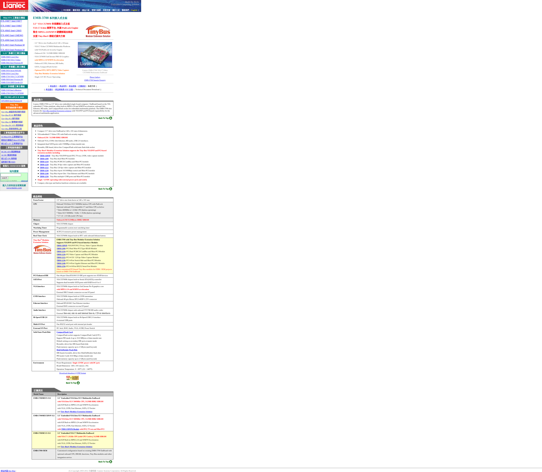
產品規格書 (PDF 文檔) (64, 89)
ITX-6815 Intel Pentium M (13, 45)
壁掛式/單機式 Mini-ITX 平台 (13, 140)
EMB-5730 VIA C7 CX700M (12, 76)
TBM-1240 (44, 173)
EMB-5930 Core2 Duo (10, 73)
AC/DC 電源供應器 (9, 155)
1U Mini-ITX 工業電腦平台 (12, 137)
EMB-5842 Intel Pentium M (12, 63)
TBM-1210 (44, 162)
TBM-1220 (44, 165)
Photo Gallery (95, 77)
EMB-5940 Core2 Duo (10, 57)
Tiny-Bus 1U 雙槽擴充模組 (12, 122)
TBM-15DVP (45, 156)
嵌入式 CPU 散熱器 (9, 158)
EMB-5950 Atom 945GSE (11, 70)
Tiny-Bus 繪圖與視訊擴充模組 (13, 112)
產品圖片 (49, 89)
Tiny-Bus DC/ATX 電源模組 (12, 125)
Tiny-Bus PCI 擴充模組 (10, 119)
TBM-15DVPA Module (70, 429)
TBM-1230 (44, 170)
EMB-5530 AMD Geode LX (12, 82)
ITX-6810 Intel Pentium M (13, 50)
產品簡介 (53, 86)
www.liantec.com (14, 188)
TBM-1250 (44, 176)
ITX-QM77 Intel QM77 (11, 21)
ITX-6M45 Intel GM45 (11, 30)
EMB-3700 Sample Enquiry (95, 80)
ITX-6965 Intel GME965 (12, 35)
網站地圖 (8, 471)
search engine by (9, 180)
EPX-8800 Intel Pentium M (11, 101)
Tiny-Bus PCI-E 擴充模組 (11, 115)
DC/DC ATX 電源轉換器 (10, 152)
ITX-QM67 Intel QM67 (11, 26)
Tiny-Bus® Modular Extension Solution (76, 412)
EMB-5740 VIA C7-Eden (10, 60)
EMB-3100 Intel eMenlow (11, 90)
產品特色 (63, 86)
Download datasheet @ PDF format (72, 373)
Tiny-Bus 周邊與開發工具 (11, 129)
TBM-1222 (44, 168)
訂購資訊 (82, 86)
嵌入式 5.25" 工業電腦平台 (12, 144)
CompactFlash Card (65, 332)
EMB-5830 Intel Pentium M (12, 79)
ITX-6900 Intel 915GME (12, 40)
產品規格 (72, 86)
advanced (24, 180)
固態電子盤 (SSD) (8, 162)
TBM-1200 (44, 159)
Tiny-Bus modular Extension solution (56, 111)
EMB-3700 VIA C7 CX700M (12, 93)
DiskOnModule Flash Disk (67, 350)
